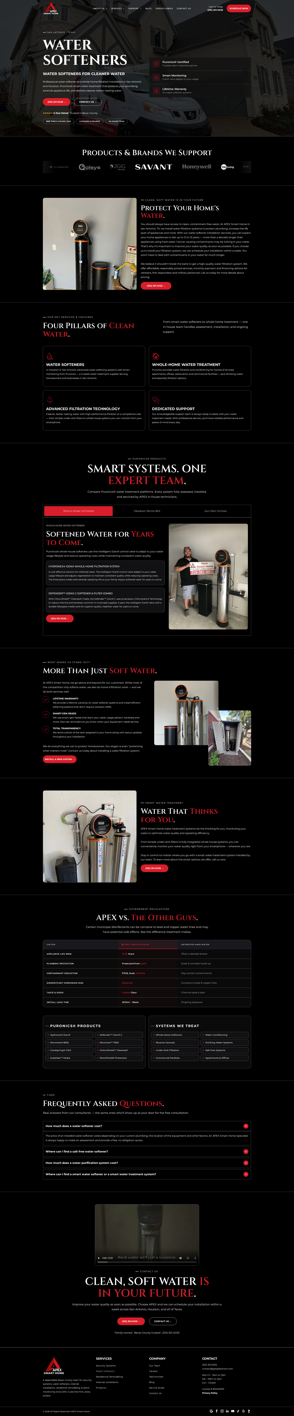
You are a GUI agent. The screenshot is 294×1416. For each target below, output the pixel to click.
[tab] (78, 511)
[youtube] (232, 1411)
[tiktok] (238, 1411)
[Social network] (249, 1411)
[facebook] (216, 1411)
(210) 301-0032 (215, 10)
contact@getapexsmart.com (217, 1368)
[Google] (211, 1411)
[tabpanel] (147, 576)
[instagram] (222, 1411)
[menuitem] (100, 8)
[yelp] (243, 1411)
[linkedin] (227, 1411)
